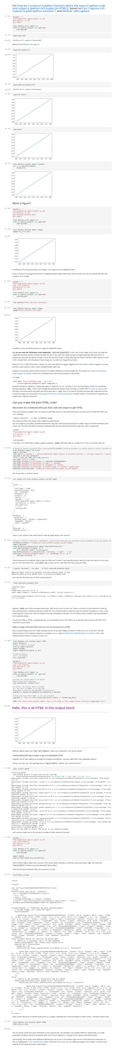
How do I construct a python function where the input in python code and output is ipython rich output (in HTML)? (58, 7)
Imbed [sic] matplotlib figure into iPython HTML (82, 633)
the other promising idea (98, 389)
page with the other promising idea (55, 394)
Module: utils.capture (75, 11)
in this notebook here (35, 1042)
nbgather (85, 364)
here (21, 364)
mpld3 (19, 763)
